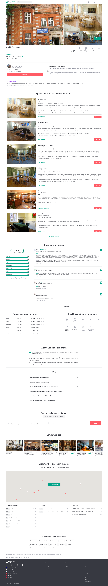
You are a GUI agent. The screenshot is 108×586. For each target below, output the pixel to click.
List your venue (68, 568)
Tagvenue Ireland (11, 571)
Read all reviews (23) (68, 306)
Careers (86, 571)
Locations (86, 579)
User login (47, 568)
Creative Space (53, 540)
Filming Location (43, 544)
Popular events (88, 581)
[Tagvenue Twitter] (6, 565)
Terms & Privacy (88, 573)
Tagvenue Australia (12, 567)
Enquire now (97, 116)
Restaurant (65, 547)
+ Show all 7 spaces (54, 236)
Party (40, 547)
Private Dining (33, 540)
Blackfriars (20, 557)
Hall (55, 544)
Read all (18, 54)
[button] (24, 2)
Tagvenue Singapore (12, 573)
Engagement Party (43, 540)
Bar (51, 544)
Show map (24, 56)
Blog (85, 577)
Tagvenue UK (11, 575)
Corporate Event (33, 544)
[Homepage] (10, 2)
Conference (62, 544)
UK (6, 557)
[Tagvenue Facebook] (12, 565)
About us (86, 566)
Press (86, 575)
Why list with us (68, 566)
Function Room (69, 540)
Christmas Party (56, 547)
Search (95, 423)
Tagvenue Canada (12, 569)
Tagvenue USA (11, 577)
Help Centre (87, 568)
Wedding (61, 540)
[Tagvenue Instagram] (17, 565)
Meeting (69, 544)
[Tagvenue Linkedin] (22, 565)
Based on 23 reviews (17, 252)
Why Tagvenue (48, 566)
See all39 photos (98, 38)
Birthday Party (47, 547)
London (9, 557)
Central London (14, 557)
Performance (33, 547)
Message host (25, 74)
